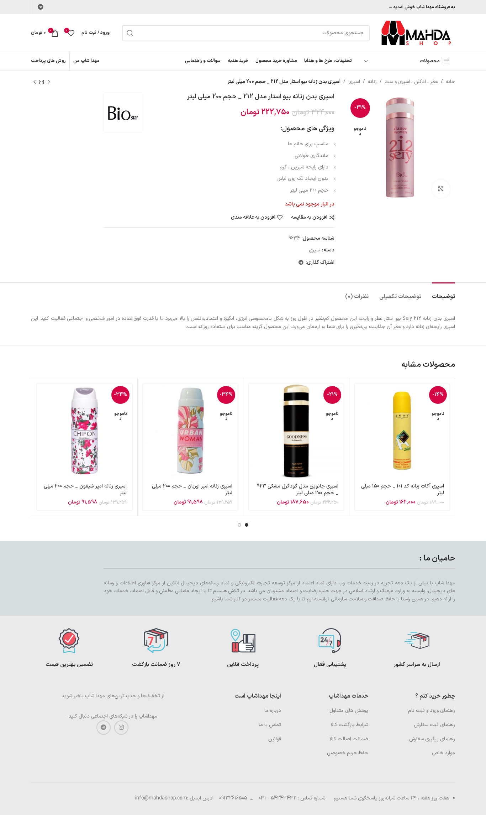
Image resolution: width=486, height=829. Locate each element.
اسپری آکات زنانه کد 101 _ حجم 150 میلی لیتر (402, 490)
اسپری (354, 81)
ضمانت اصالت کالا (348, 739)
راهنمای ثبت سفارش (434, 725)
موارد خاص (443, 753)
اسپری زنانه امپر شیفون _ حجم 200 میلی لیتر (85, 490)
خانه (450, 81)
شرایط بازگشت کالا (349, 725)
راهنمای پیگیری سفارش (432, 739)
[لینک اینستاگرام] (121, 727)
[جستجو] (130, 33)
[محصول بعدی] (34, 81)
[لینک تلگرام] (40, 7)
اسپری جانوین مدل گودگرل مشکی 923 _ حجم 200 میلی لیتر (297, 490)
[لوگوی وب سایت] (416, 32)
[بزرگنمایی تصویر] (441, 189)
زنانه (372, 81)
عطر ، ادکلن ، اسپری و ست (411, 81)
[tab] (443, 293)
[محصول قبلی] (48, 81)
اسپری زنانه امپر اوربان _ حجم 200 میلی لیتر (192, 490)
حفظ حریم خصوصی (347, 753)
